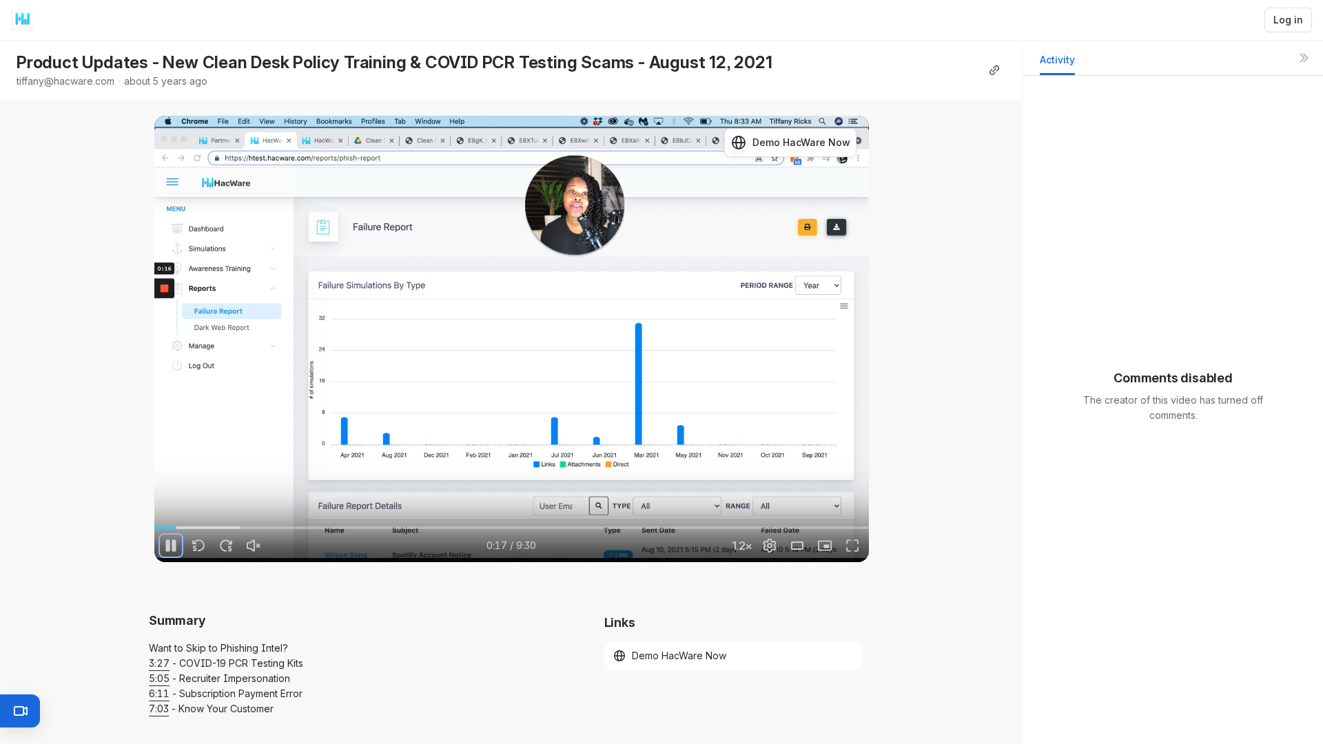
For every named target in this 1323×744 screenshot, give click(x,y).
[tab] (1057, 63)
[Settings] (770, 546)
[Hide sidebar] (1303, 58)
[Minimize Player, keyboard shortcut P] (825, 546)
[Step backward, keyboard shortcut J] (198, 546)
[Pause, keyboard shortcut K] (171, 546)
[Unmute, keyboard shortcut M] (254, 546)
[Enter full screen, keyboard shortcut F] (852, 546)
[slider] (511, 527)
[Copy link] (994, 70)
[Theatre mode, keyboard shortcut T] (797, 546)
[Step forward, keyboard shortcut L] (226, 546)
